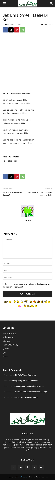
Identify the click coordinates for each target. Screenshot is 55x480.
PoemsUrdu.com (22, 477)
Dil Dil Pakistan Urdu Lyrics (25, 375)
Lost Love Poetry (9, 333)
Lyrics (5, 352)
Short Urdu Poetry (10, 345)
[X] (11, 29)
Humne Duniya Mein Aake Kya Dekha (29, 386)
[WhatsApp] (22, 29)
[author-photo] (27, 217)
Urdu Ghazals (8, 337)
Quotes (6, 348)
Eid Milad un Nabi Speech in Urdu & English (31, 392)
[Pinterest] (16, 29)
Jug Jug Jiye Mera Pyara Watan (26, 397)
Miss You (6, 341)
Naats (5, 356)
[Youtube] (41, 467)
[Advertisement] (27, 63)
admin (7, 24)
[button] (4, 3)
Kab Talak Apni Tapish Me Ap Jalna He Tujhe (40, 193)
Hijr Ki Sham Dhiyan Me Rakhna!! (12, 193)
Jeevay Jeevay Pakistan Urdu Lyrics (25, 380)
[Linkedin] (20, 467)
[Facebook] (5, 29)
